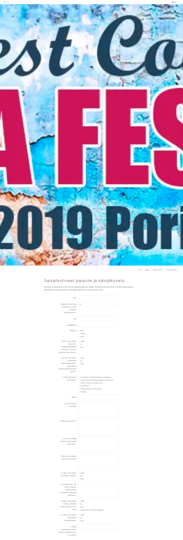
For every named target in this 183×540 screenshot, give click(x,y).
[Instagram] (8, 2)
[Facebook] (5, 2)
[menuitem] (140, 270)
